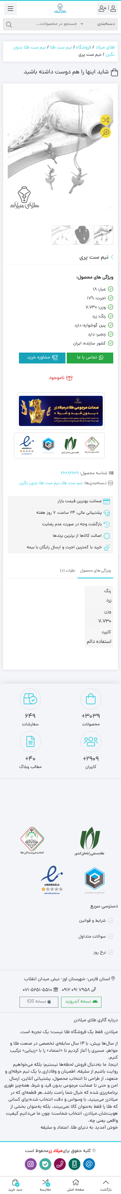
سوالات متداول (92, 937)
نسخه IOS (37, 1001)
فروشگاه (83, 47)
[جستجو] (9, 24)
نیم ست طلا (61, 47)
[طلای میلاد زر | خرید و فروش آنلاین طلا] (60, 8)
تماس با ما (87, 357)
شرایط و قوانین (92, 921)
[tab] (95, 570)
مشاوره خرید (39, 357)
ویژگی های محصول (95, 571)
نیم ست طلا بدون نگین (39, 483)
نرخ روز (99, 952)
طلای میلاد (105, 47)
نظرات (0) (67, 571)
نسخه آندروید (78, 1001)
